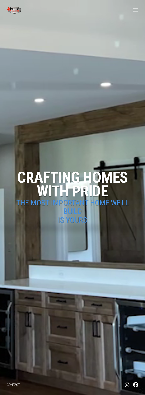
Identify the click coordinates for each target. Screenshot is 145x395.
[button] (135, 10)
